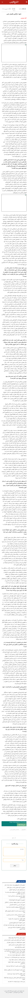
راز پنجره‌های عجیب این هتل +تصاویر (17, 890)
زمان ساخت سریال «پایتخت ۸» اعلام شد (16, 981)
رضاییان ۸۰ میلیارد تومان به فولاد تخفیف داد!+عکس (16, 962)
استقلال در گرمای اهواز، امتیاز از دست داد (16, 955)
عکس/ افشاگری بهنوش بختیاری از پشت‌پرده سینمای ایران (15, 907)
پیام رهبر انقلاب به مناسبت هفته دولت (17, 960)
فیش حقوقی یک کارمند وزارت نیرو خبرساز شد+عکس (16, 974)
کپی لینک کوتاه (21, 825)
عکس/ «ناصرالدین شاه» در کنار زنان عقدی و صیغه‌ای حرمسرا (16, 915)
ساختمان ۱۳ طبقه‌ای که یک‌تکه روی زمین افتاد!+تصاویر (16, 928)
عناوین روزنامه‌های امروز (20, 947)
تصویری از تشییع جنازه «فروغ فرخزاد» (17, 900)
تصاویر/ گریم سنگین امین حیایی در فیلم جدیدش (14, 940)
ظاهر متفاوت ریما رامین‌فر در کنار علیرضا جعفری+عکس (17, 919)
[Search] (2, 2)
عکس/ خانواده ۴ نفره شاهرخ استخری (17, 923)
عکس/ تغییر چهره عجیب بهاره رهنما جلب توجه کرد (14, 925)
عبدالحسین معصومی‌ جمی (14, 829)
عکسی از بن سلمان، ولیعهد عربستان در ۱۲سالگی (15, 902)
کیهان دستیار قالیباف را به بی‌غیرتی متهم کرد (16, 942)
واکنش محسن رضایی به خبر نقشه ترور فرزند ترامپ (15, 966)
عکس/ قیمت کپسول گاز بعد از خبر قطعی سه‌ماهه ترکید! (14, 970)
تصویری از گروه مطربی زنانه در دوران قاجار (16, 887)
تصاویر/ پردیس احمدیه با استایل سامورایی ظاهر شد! (15, 911)
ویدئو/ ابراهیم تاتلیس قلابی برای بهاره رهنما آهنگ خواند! (14, 978)
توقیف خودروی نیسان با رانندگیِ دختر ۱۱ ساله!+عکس (16, 896)
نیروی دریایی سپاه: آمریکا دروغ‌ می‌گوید (16, 938)
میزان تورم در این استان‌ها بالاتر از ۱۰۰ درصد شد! (15, 957)
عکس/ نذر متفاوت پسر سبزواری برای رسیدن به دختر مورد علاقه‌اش (15, 893)
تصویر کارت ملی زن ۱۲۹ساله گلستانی (17, 905)
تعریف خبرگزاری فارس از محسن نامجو (17, 945)
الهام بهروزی (24, 829)
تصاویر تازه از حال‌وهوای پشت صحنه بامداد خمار (15, 885)
